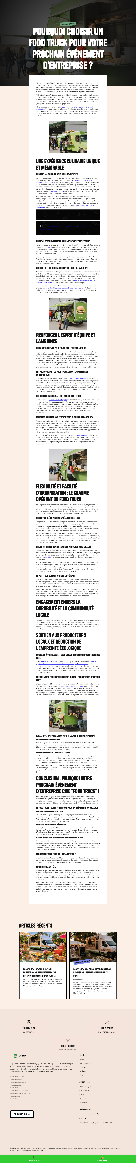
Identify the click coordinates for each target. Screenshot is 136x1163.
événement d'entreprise (79, 378)
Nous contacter (22, 1114)
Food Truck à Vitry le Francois (18, 1082)
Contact (82, 1094)
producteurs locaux (58, 191)
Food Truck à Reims (15, 1096)
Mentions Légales (85, 1087)
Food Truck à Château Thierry (18, 1077)
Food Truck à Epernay (16, 1085)
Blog (81, 1075)
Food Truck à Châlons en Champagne (20, 1093)
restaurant (46, 557)
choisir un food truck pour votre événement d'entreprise (63, 288)
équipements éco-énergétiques (72, 686)
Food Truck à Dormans (16, 1079)
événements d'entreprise (58, 400)
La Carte (82, 1071)
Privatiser (82, 1067)
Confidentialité (84, 1090)
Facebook (83, 1098)
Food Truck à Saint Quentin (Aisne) (19, 1090)
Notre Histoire (84, 1063)
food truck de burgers (49, 662)
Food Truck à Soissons (16, 1088)
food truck (47, 247)
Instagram (83, 1102)
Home (81, 1060)
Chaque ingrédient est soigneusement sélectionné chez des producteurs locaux (66, 663)
